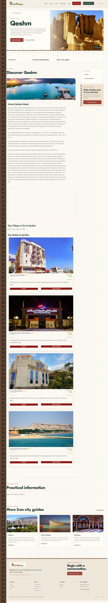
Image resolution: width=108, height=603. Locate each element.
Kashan (77, 534)
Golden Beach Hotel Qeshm (19, 449)
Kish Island (46, 534)
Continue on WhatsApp (84, 589)
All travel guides (15, 13)
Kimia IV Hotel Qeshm (17, 275)
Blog (69, 3)
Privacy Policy (97, 596)
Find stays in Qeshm (30, 40)
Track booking (76, 3)
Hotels (51, 3)
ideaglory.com (42, 596)
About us (61, 584)
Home (46, 3)
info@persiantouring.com (85, 584)
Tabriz (11, 534)
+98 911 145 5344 (83, 586)
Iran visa (36, 588)
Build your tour (37, 586)
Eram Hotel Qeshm (16, 391)
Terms (104, 596)
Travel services (38, 584)
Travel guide (62, 3)
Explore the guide (17, 40)
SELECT (24, 288)
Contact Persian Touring (74, 573)
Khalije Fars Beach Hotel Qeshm (20, 333)
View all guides (100, 510)
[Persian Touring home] (16, 3)
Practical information (89, 78)
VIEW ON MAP (56, 288)
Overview (87, 74)
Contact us (61, 586)
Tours (56, 3)
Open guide (11, 545)
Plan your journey (88, 3)
